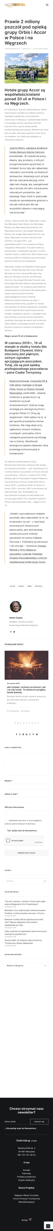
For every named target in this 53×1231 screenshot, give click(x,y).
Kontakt (26, 1170)
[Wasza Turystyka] (15, 4)
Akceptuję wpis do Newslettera (21, 1128)
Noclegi (27, 48)
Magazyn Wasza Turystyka (26, 1195)
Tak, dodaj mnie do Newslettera (22, 830)
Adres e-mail (11, 794)
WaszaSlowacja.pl (27, 1202)
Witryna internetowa (14, 807)
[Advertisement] (26, 1002)
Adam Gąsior (43, 48)
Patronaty (26, 1173)
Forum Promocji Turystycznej (26, 1198)
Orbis (29, 586)
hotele (21, 586)
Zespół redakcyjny (26, 1180)
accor (12, 586)
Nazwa (9, 781)
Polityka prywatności (26, 1177)
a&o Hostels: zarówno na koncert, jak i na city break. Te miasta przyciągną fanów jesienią (26, 690)
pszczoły (38, 586)
